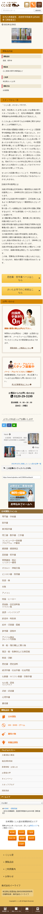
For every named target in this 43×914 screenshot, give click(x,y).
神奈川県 (12, 838)
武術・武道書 (8, 691)
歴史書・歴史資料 (10, 664)
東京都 (12, 832)
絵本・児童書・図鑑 (11, 625)
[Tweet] (4, 425)
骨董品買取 (13, 742)
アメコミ (6, 593)
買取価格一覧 (5, 911)
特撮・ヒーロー (9, 599)
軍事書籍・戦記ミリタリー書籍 (9, 561)
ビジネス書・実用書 (11, 574)
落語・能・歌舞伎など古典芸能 (16, 651)
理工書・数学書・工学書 (13, 535)
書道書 (5, 703)
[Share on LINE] (14, 425)
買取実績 (14, 808)
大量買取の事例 (8, 755)
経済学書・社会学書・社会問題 (16, 670)
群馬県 (22, 838)
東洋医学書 (7, 529)
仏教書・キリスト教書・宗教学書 (17, 676)
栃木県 (31, 838)
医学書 (5, 523)
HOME (6, 808)
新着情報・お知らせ (10, 767)
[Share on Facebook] (9, 425)
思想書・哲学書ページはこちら (20, 278)
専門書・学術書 (9, 516)
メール (27, 911)
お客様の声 (6, 773)
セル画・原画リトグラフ (8, 684)
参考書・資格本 (9, 631)
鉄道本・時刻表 (9, 618)
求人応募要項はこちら (20, 384)
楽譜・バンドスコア (11, 612)
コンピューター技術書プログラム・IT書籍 (12, 541)
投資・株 (6, 580)
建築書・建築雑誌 (10, 548)
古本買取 (12, 716)
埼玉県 (21, 832)
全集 (4, 587)
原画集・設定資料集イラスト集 (11, 605)
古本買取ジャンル (9, 511)
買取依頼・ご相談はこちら (20, 348)
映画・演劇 (7, 658)
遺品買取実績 (7, 761)
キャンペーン (7, 779)
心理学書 (6, 697)
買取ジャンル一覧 (16, 911)
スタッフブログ (8, 785)
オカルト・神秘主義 (11, 568)
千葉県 (30, 832)
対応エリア (34, 825)
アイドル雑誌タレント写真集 (9, 638)
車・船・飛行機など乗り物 (14, 645)
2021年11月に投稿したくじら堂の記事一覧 (26, 464)
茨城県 (21, 844)
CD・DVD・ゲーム (16, 725)
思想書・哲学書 (9, 555)
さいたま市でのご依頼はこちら (20, 291)
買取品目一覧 (7, 710)
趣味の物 (12, 734)
